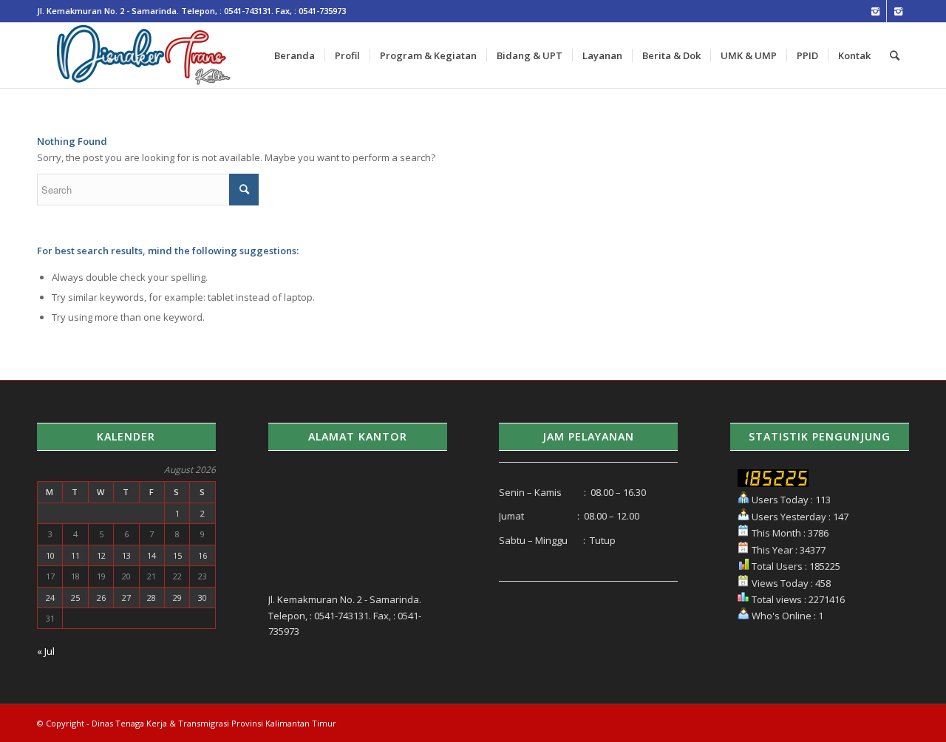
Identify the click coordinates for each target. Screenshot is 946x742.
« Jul (46, 651)
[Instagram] (875, 11)
